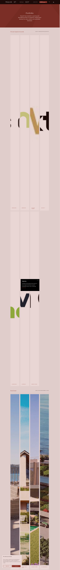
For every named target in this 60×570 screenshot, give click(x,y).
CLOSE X (38, 280)
